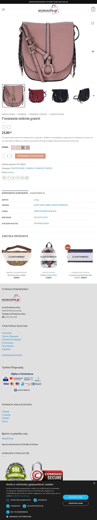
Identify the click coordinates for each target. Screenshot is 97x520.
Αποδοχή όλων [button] (75, 497)
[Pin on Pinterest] (22, 178)
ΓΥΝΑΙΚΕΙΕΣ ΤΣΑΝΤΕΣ (38, 114)
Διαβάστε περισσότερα (21, 496)
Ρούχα (5, 421)
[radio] (13, 148)
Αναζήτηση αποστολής (12, 355)
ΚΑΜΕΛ (48, 205)
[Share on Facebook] (9, 178)
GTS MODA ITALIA (41, 223)
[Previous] (2, 261)
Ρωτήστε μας (7, 343)
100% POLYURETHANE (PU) (45, 211)
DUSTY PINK (39, 205)
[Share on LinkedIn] (27, 178)
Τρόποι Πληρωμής (10, 336)
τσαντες (11, 172)
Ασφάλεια (6, 349)
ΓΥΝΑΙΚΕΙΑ (21, 114)
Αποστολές (7, 333)
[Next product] (4, 127)
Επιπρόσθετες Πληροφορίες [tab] (15, 193)
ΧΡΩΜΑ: (5, 147)
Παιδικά (5, 418)
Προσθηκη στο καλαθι (30, 156)
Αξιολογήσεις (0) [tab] (37, 193)
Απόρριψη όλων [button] (76, 503)
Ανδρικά (5, 411)
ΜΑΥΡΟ (55, 205)
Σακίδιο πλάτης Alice (48, 275)
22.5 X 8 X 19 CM (40, 217)
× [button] (94, 483)
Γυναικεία (6, 415)
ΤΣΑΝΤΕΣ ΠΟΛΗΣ (57, 114)
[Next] (95, 261)
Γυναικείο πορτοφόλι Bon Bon (80, 275)
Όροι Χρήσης (8, 346)
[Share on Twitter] (13, 178)
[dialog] (48, 500)
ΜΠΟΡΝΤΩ (63, 205)
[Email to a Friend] (18, 178)
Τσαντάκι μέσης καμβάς (16, 275)
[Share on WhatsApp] (4, 178)
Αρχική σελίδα (8, 114)
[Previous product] (9, 127)
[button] (3, 9)
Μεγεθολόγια (7, 438)
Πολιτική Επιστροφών (11, 339)
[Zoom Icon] (92, 23)
